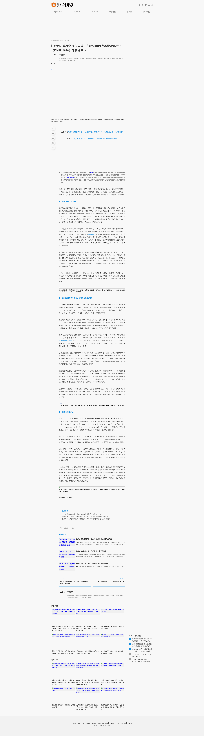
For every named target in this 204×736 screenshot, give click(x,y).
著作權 (99, 723)
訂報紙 (117, 723)
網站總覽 (130, 723)
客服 (83, 723)
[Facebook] (53, 133)
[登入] (149, 5)
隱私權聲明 (105, 723)
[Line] (53, 138)
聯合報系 (112, 723)
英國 (73, 528)
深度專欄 (77, 12)
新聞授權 (88, 723)
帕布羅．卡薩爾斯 (65, 340)
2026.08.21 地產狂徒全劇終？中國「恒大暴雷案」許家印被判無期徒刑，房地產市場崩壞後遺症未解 (142, 660)
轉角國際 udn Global (59, 40)
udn (52, 40)
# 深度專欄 (62, 535)
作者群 (129, 12)
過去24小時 (58, 12)
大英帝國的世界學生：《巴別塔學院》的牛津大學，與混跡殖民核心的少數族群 (95, 132)
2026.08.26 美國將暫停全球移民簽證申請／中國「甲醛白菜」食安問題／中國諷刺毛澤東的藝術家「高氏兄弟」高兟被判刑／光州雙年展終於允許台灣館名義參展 (142, 640)
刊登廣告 (74, 723)
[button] (139, 5)
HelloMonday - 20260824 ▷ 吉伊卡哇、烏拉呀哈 (142, 655)
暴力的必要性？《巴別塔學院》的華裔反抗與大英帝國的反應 (95, 138)
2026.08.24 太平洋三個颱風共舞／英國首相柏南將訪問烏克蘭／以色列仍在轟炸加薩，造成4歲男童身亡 (142, 650)
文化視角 (67, 40)
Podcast (95, 12)
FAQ (79, 723)
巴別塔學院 (70, 177)
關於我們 (146, 12)
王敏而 (62, 55)
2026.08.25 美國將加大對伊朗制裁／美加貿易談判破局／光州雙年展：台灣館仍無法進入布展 (142, 645)
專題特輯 (112, 12)
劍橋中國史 (92, 234)
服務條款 (94, 723)
